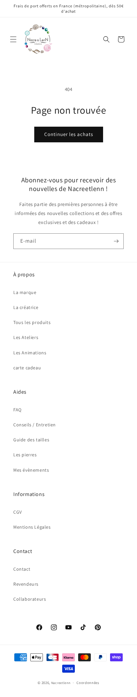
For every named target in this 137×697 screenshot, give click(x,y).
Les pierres (25, 455)
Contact (21, 569)
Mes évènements (31, 470)
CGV (17, 512)
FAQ (17, 410)
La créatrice (25, 307)
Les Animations (29, 353)
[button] (13, 39)
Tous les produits (32, 322)
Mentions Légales (32, 527)
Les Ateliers (25, 337)
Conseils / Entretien (34, 425)
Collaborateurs (29, 599)
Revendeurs (26, 584)
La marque (24, 292)
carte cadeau (27, 368)
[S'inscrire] (116, 241)
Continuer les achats (68, 134)
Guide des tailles (31, 440)
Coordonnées (87, 682)
